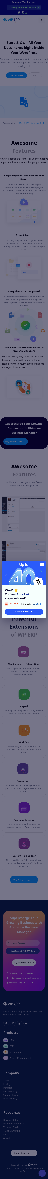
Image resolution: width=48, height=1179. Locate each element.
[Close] (42, 564)
